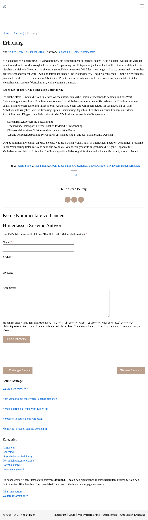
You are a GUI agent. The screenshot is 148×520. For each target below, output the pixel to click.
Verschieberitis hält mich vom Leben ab (25, 408)
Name (7, 242)
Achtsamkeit (25, 165)
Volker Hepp (15, 51)
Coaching (64, 51)
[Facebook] (68, 200)
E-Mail (8, 257)
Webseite (8, 272)
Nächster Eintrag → (131, 370)
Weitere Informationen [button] (15, 495)
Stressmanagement (13, 469)
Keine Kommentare (84, 51)
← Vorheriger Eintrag (17, 370)
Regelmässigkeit (130, 165)
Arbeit (52, 165)
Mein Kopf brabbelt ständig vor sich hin (25, 428)
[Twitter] (74, 200)
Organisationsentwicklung (17, 456)
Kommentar (9, 287)
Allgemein (9, 447)
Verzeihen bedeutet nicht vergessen (23, 418)
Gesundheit (80, 165)
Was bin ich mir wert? (15, 388)
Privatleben (113, 165)
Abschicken (16, 339)
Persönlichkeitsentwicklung (18, 460)
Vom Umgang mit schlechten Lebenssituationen (30, 398)
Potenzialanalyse (12, 464)
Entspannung (65, 165)
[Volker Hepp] (4, 6)
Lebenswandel (97, 165)
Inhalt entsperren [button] (12, 491)
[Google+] (81, 200)
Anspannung (40, 165)
